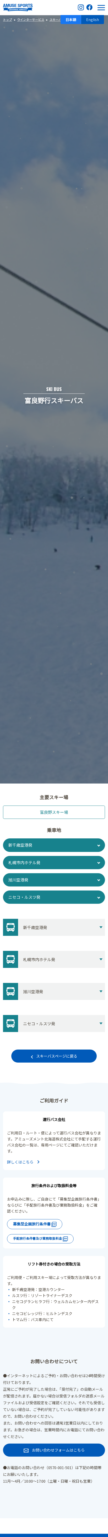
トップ (7, 19)
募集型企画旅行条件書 (32, 1223)
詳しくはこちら (20, 1162)
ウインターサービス (30, 19)
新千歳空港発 (20, 845)
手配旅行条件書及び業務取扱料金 (38, 1238)
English (92, 19)
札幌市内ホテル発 (24, 862)
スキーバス (57, 19)
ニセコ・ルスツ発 (24, 897)
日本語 (71, 19)
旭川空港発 (18, 880)
